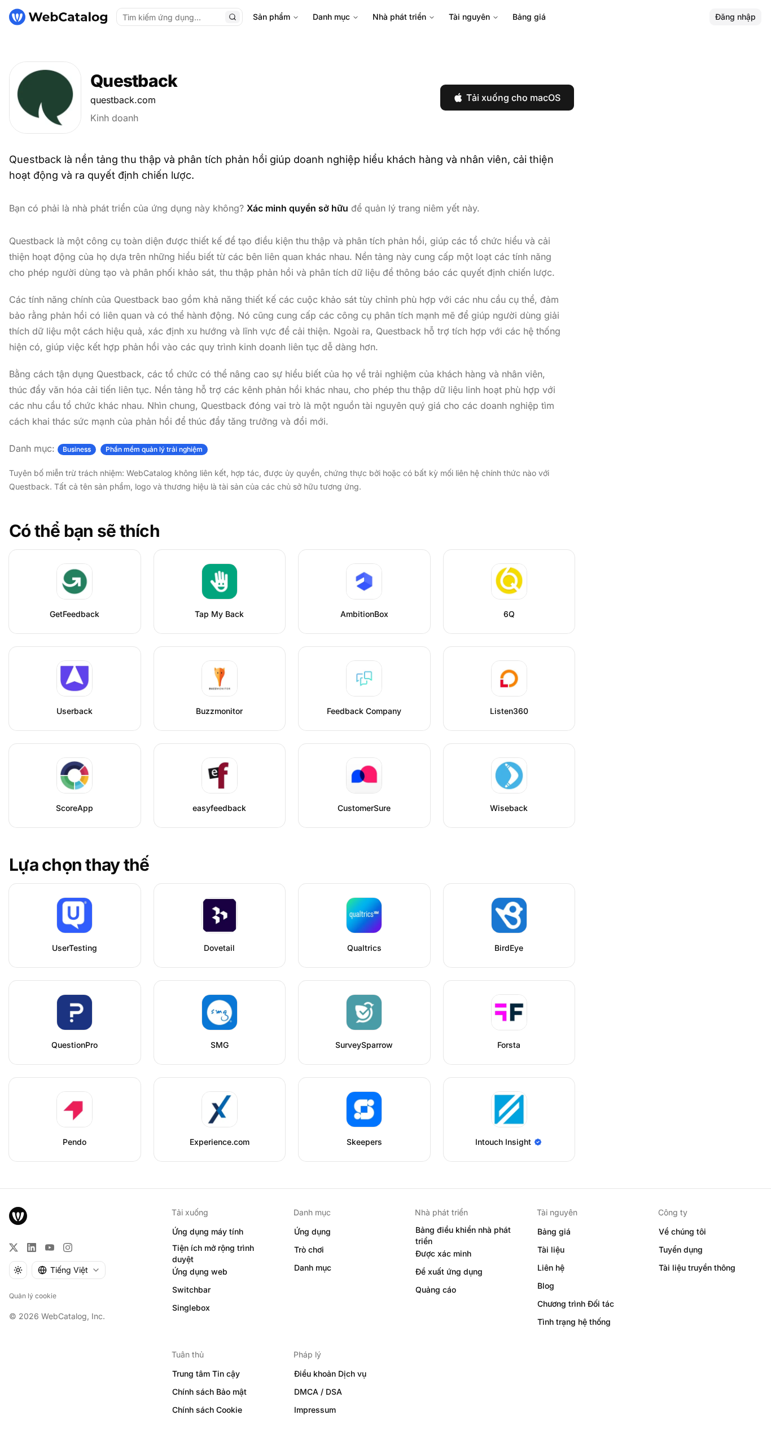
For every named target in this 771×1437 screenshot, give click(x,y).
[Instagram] (67, 1247)
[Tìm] (232, 17)
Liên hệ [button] (550, 1267)
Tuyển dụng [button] (681, 1249)
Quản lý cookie (32, 1295)
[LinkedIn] (31, 1247)
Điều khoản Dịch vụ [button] (330, 1373)
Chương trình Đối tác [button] (575, 1303)
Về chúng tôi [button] (682, 1231)
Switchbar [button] (191, 1289)
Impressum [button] (315, 1409)
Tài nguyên (469, 16)
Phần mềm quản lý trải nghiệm (154, 449)
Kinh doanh (114, 118)
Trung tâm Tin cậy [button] (206, 1373)
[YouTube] (49, 1247)
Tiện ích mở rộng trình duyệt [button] (213, 1254)
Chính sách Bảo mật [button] (209, 1391)
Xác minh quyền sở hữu (297, 208)
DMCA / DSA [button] (318, 1391)
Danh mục (331, 16)
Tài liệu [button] (550, 1249)
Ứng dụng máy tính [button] (207, 1231)
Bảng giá (529, 16)
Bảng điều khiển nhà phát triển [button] (463, 1236)
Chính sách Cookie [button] (207, 1409)
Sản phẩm (271, 16)
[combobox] (69, 1270)
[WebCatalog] (18, 1216)
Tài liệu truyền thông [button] (697, 1267)
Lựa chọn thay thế (79, 864)
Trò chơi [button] (309, 1249)
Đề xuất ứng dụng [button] (449, 1271)
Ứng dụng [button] (312, 1231)
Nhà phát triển (399, 16)
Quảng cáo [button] (435, 1289)
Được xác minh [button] (443, 1253)
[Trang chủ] (58, 17)
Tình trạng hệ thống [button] (574, 1321)
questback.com (123, 99)
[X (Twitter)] (13, 1247)
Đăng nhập (735, 16)
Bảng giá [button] (554, 1231)
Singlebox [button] (191, 1307)
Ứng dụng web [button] (199, 1271)
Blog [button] (545, 1285)
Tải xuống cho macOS (513, 97)
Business (77, 449)
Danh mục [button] (312, 1267)
